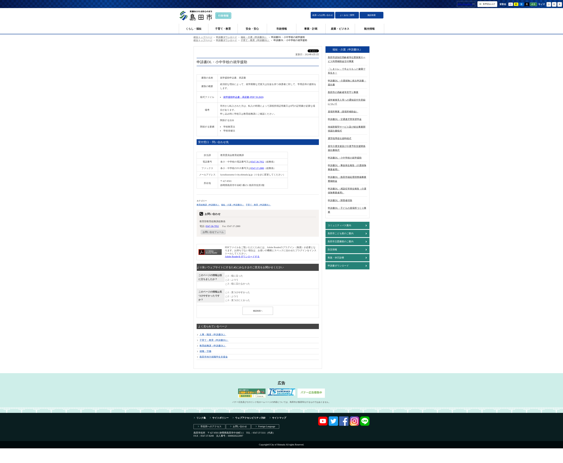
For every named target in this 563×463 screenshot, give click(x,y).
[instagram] (354, 425)
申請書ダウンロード (226, 37)
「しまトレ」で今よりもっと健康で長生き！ (346, 71)
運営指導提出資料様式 (339, 138)
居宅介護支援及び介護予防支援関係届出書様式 (346, 148)
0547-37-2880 (257, 168)
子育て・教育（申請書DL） (255, 40)
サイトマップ (279, 418)
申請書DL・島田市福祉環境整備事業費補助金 (347, 179)
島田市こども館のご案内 (340, 233)
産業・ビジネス (340, 28)
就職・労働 (205, 351)
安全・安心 (252, 28)
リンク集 (201, 418)
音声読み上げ (489, 4)
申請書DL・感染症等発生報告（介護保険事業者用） (347, 190)
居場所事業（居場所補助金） (343, 111)
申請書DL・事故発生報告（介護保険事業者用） (347, 167)
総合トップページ (203, 37)
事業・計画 (310, 28)
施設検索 (371, 15)
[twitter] (333, 425)
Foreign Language (266, 426)
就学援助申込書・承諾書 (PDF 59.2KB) (243, 97)
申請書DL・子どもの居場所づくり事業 (347, 210)
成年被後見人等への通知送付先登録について (346, 102)
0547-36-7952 (257, 161)
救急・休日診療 (336, 257)
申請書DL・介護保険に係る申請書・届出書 (347, 82)
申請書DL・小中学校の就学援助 (345, 158)
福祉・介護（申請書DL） (254, 37)
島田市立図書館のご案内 (340, 241)
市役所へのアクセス (211, 426)
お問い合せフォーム (213, 232)
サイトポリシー (220, 418)
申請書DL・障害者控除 (340, 200)
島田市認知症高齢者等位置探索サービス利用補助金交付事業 (346, 59)
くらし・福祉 (194, 28)
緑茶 (533, 4)
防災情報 (332, 249)
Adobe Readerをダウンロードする (242, 256)
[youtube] (323, 425)
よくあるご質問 (347, 15)
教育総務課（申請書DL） (208, 205)
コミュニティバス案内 (339, 225)
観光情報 (369, 28)
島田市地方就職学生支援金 (214, 357)
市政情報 (281, 28)
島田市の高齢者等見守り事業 (343, 92)
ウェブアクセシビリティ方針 (250, 418)
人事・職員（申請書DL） (213, 334)
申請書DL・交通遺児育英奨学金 (345, 119)
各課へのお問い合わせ (322, 15)
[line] (364, 425)
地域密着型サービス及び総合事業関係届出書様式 (346, 129)
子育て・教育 (223, 28)
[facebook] (344, 425)
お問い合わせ (240, 426)
